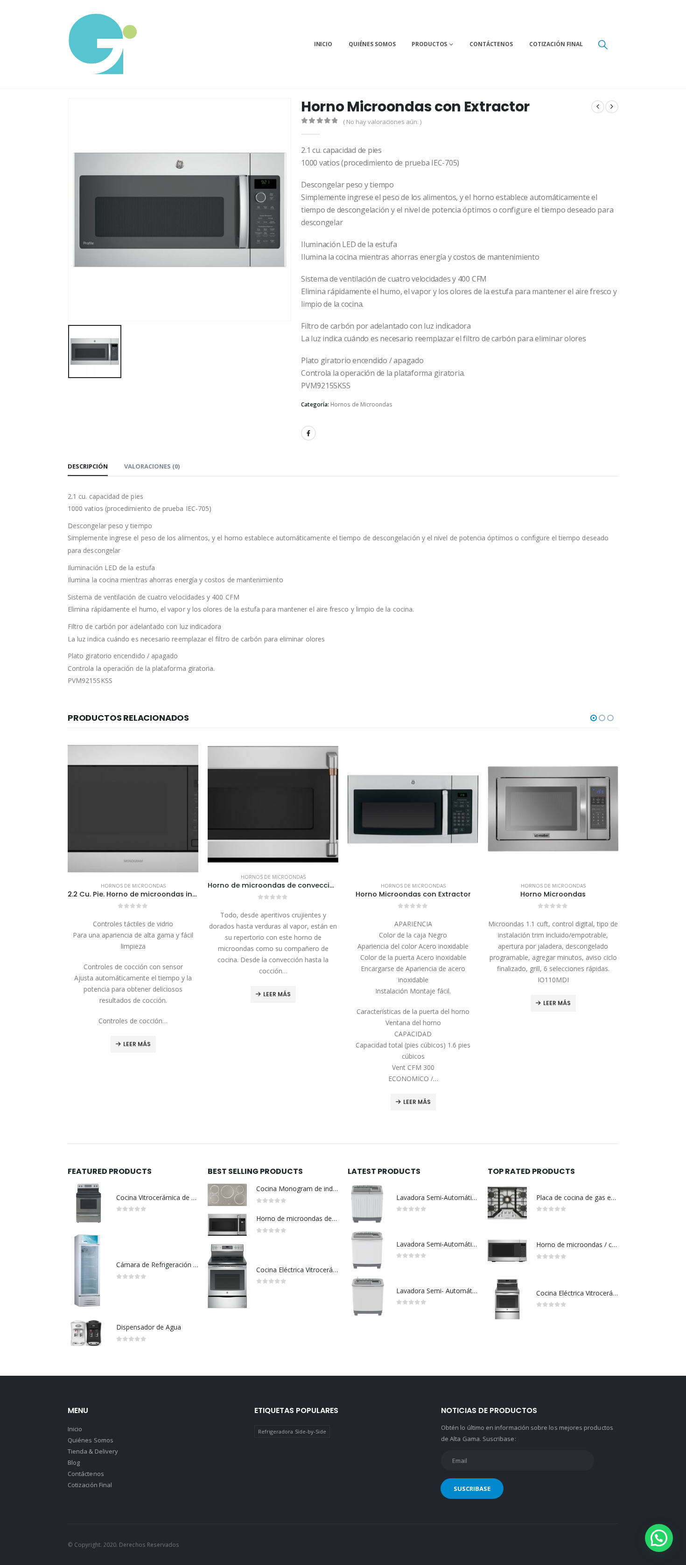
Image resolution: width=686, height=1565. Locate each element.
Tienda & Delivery (93, 1451)
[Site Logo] (103, 44)
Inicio (323, 44)
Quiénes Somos (372, 44)
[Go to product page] (133, 809)
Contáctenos (491, 44)
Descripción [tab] (88, 466)
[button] (603, 44)
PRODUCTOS (429, 44)
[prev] (597, 106)
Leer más (137, 1044)
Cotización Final (556, 44)
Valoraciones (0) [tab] (152, 466)
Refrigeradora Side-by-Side (292, 1431)
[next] (611, 106)
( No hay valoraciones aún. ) (382, 121)
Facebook (308, 433)
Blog (74, 1462)
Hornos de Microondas (361, 404)
